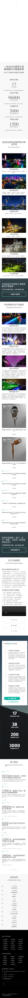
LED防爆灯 (5, 949)
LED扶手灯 (13, 947)
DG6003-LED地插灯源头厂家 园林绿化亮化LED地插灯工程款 (14, 474)
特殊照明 (5, 964)
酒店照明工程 (14, 816)
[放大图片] (6, 771)
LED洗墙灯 (5, 939)
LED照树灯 (13, 945)
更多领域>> (13, 964)
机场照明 (13, 958)
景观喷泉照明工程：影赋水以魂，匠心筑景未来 (13, 808)
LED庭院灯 (5, 941)
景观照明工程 (9, 816)
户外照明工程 (5, 816)
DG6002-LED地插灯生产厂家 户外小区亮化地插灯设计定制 (14, 464)
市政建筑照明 (21, 956)
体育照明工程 (5, 848)
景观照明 (5, 956)
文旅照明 (5, 958)
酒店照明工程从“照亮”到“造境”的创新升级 (13, 824)
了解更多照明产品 (15, 550)
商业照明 (13, 960)
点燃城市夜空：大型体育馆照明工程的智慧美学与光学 (13, 856)
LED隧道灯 (5, 947)
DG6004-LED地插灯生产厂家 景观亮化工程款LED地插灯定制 (14, 484)
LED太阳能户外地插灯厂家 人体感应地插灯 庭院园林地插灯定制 (14, 494)
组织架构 (15, 625)
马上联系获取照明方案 (13, 702)
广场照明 (20, 960)
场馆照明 (5, 962)
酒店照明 (5, 960)
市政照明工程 (14, 848)
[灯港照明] (14, 2)
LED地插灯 (5, 943)
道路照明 (13, 956)
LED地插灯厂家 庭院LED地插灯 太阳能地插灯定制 (14, 503)
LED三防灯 (13, 949)
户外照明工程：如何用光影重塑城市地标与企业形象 (13, 840)
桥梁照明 (20, 958)
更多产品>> (20, 949)
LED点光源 (20, 939)
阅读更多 (14, 434)
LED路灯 (20, 945)
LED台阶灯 (13, 941)
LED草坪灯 (5, 945)
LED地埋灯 (20, 941)
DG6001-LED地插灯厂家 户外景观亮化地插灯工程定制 (14, 430)
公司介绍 (15, 619)
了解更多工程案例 (15, 294)
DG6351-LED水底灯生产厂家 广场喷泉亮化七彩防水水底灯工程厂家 (14, 513)
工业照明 (13, 962)
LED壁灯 (12, 943)
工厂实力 (15, 631)
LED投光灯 (13, 939)
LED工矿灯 (20, 947)
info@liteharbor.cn (7, 978)
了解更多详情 (13, 698)
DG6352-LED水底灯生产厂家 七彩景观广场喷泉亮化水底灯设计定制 (14, 523)
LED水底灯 (20, 943)
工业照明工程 (5, 800)
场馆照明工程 (9, 848)
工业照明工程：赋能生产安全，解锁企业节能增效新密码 (13, 791)
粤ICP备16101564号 (7, 995)
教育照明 (20, 962)
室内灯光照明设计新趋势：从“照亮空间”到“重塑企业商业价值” (14, 777)
